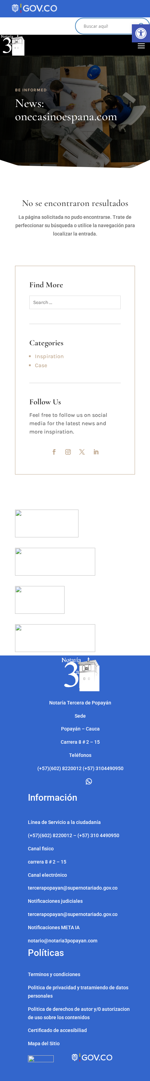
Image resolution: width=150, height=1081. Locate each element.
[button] (141, 33)
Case (41, 365)
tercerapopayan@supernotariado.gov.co (73, 914)
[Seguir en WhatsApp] (89, 782)
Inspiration (49, 356)
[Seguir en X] (82, 451)
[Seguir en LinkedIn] (96, 451)
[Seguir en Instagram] (68, 451)
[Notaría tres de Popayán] (80, 689)
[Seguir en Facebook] (54, 451)
